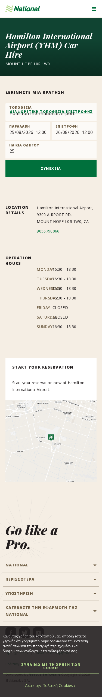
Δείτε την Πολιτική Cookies (49, 685)
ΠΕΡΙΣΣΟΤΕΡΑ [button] (20, 579)
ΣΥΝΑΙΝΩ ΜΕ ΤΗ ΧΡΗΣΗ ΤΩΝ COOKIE (51, 666)
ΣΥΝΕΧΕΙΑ (51, 168)
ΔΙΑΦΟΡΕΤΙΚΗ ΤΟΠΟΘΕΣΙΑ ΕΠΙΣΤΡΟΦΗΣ (51, 111)
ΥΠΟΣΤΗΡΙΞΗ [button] (19, 593)
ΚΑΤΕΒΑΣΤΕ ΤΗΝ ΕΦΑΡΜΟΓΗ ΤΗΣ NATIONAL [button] (41, 611)
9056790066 (48, 231)
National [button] (16, 564)
